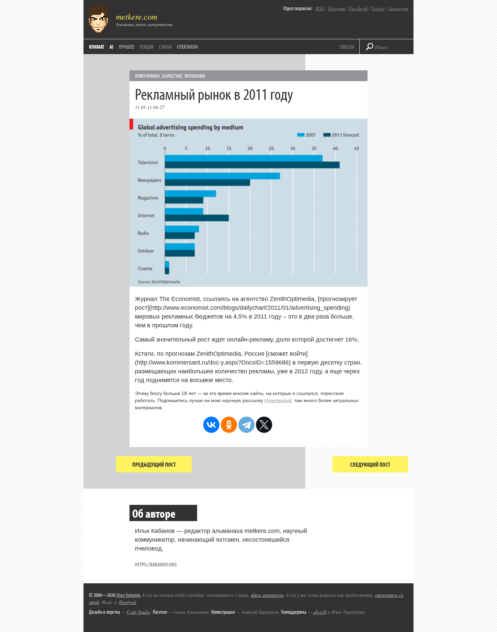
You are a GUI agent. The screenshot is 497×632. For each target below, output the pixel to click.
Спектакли (187, 46)
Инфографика (147, 75)
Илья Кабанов (128, 594)
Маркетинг (172, 75)
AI (111, 46)
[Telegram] (246, 425)
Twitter (378, 8)
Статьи (165, 46)
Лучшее (126, 46)
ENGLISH (347, 46)
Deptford (127, 602)
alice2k (320, 612)
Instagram (398, 8)
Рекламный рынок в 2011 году (214, 93)
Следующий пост (370, 464)
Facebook (358, 8)
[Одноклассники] (229, 425)
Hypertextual (277, 400)
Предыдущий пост (154, 464)
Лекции (146, 46)
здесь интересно (267, 595)
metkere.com (136, 16)
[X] (264, 425)
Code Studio (138, 612)
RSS (320, 8)
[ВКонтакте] (211, 425)
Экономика (194, 75)
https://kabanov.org (156, 564)
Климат (96, 46)
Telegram (336, 8)
